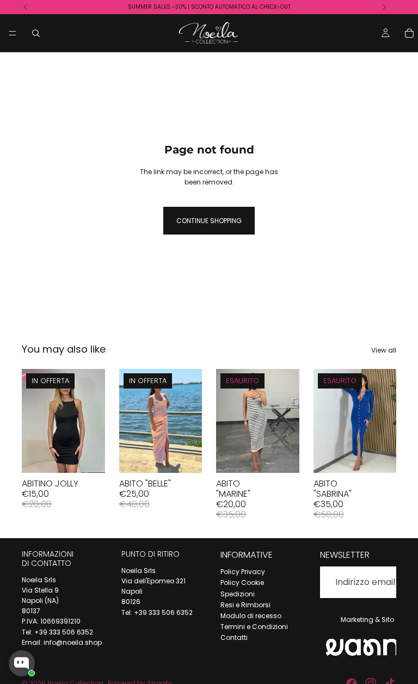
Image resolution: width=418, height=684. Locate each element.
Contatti (234, 637)
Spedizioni (237, 594)
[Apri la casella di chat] (22, 663)
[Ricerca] (36, 33)
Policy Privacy (242, 571)
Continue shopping (209, 220)
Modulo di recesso (250, 615)
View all (383, 350)
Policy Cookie (242, 583)
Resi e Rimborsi (245, 604)
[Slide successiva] (190, 421)
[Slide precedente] (131, 421)
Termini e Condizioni (254, 626)
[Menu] (12, 33)
